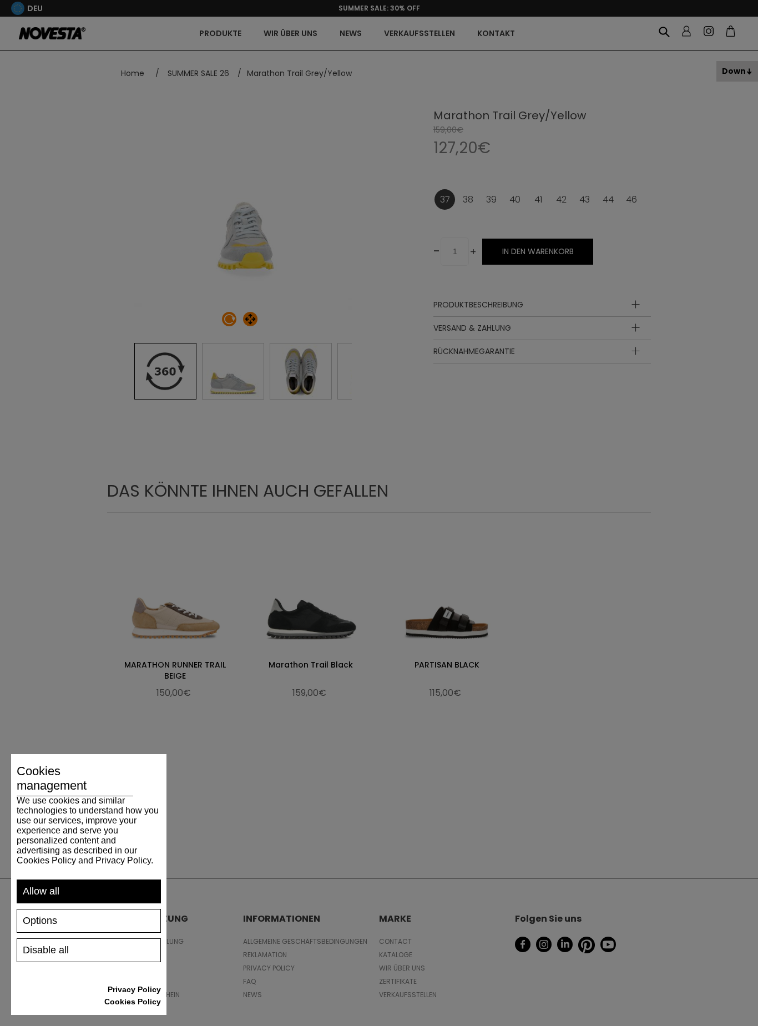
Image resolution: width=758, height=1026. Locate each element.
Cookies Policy (132, 1001)
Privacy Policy (134, 989)
